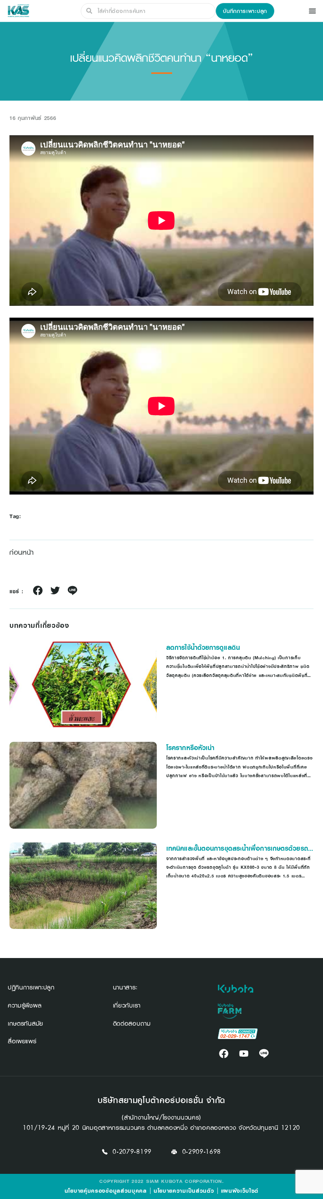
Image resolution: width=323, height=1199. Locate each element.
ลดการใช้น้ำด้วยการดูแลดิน (203, 647)
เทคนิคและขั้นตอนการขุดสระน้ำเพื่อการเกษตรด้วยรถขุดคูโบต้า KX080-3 (237, 848)
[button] (245, 11)
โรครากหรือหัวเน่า (190, 748)
